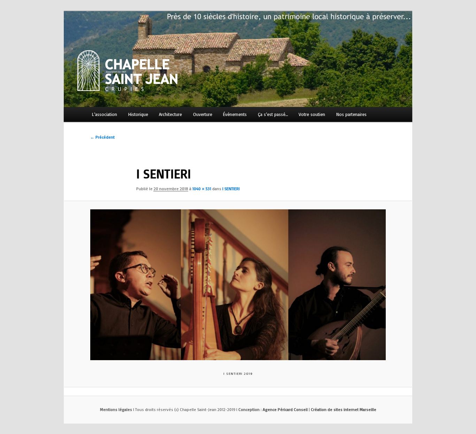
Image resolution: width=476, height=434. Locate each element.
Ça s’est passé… (273, 114)
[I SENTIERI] (238, 284)
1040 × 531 (201, 188)
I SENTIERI (231, 188)
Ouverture (202, 114)
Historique (138, 114)
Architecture (170, 114)
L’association (104, 114)
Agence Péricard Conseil (285, 409)
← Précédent (102, 137)
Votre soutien (312, 114)
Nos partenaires (351, 114)
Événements (235, 114)
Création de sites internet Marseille (343, 409)
